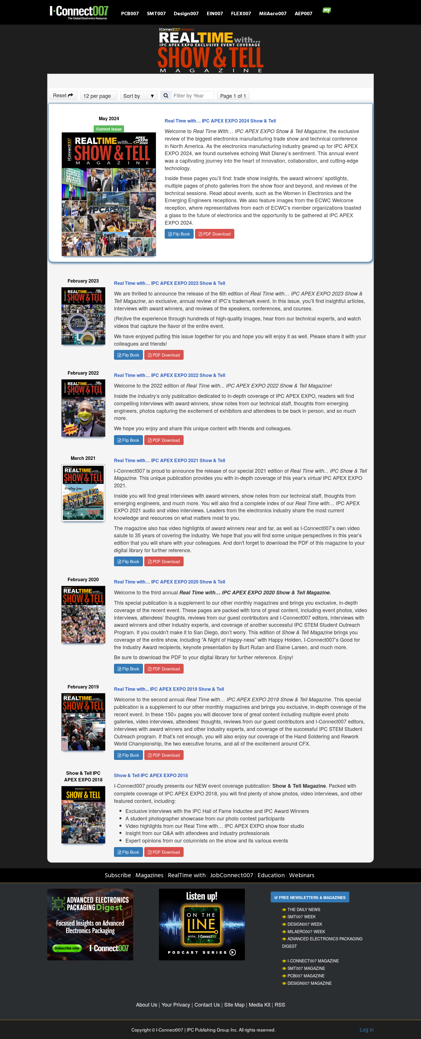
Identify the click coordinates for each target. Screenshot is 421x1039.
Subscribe (118, 876)
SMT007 (156, 14)
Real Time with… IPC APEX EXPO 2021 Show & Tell (169, 460)
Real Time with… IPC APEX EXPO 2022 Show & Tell (169, 375)
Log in (367, 1029)
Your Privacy (176, 1004)
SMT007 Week (302, 916)
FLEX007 (241, 14)
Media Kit (259, 1004)
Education (271, 876)
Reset (60, 95)
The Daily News (304, 909)
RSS (280, 1004)
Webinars (301, 876)
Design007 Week (305, 924)
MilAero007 (273, 14)
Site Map (234, 1004)
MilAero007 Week (306, 931)
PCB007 (130, 14)
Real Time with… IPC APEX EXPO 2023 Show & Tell (169, 283)
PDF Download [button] (216, 234)
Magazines (149, 876)
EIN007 (215, 14)
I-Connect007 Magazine (313, 961)
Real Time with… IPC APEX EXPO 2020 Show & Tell (169, 581)
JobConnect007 (231, 876)
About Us (146, 1004)
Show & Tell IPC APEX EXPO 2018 (151, 775)
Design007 (186, 14)
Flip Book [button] (181, 234)
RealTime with (187, 876)
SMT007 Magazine (306, 968)
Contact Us (207, 1004)
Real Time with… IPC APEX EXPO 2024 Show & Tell (220, 120)
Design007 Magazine (310, 983)
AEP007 (303, 14)
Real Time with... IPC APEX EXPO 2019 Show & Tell (169, 689)
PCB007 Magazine (306, 975)
